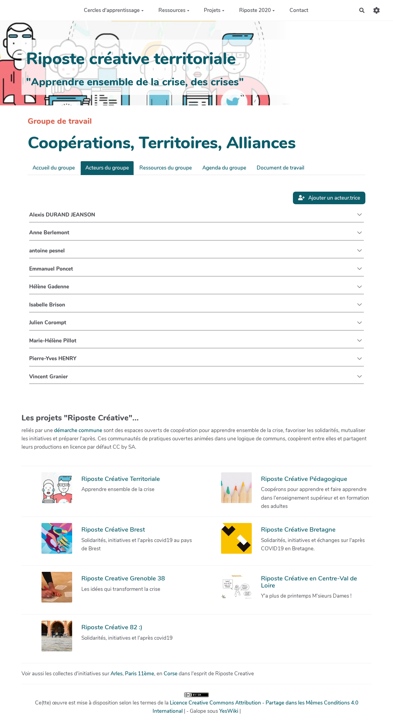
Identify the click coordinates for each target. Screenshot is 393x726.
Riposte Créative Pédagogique (304, 478)
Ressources (171, 10)
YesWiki (228, 711)
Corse (170, 673)
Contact (299, 10)
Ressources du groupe (165, 167)
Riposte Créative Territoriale (120, 478)
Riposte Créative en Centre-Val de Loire (309, 581)
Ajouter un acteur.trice (333, 197)
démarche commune (78, 430)
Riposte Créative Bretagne (298, 529)
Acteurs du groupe (107, 167)
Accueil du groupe (54, 167)
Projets (212, 10)
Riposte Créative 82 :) (111, 627)
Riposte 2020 (255, 10)
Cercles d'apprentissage (112, 10)
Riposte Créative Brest (113, 529)
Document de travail (280, 167)
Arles (117, 673)
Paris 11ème (139, 673)
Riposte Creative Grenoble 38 (123, 578)
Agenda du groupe (224, 167)
